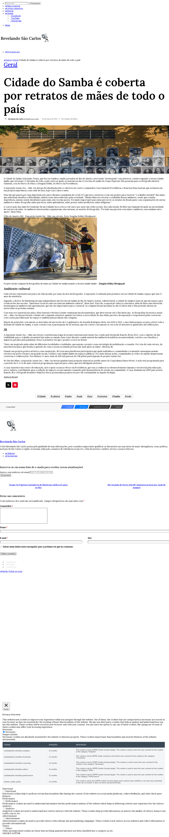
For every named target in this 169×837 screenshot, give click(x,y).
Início (9, 60)
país (80, 396)
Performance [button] (8, 798)
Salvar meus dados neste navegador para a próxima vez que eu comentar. (38, 546)
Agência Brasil (11, 377)
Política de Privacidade (78, 557)
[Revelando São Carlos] (25, 43)
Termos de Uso (58, 557)
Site (90, 538)
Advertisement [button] (9, 816)
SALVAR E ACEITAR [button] (11, 833)
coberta (56, 396)
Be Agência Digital (158, 557)
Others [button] (5, 826)
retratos (103, 396)
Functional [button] (7, 788)
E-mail (4, 538)
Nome (3, 527)
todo (129, 396)
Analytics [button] (7, 806)
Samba (117, 396)
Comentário (6, 506)
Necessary (10, 732)
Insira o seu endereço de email (14, 472)
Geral (15, 60)
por (90, 396)
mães (69, 396)
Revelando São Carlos (16, 119)
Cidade (42, 396)
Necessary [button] (7, 729)
